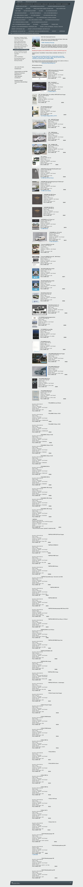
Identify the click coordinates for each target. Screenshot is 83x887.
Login (70, 882)
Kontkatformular (18, 68)
